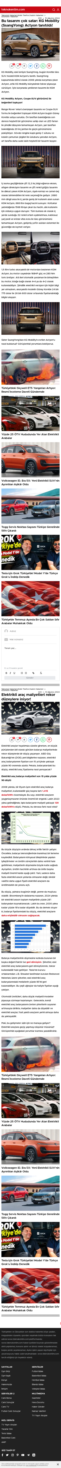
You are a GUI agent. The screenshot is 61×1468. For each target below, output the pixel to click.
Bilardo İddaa (37, 1385)
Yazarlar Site (7, 1429)
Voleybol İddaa (38, 1389)
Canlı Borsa (6, 1398)
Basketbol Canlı (8, 1438)
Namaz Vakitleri (39, 1411)
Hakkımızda (6, 1385)
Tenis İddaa (6, 1434)
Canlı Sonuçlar (7, 1402)
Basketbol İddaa (39, 1376)
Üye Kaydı (5, 1376)
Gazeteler (36, 1398)
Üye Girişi (5, 1371)
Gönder (30, 678)
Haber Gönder (38, 1407)
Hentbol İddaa (38, 1380)
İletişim (4, 1389)
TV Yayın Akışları (39, 1416)
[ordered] (22, 673)
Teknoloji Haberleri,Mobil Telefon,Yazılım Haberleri (22, 15)
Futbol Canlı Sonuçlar (11, 1411)
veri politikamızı (31, 1465)
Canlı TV (5, 1407)
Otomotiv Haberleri (9, 17)
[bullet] (26, 673)
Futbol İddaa (37, 1371)
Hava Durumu (38, 1402)
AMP (3, 1442)
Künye (4, 1380)
